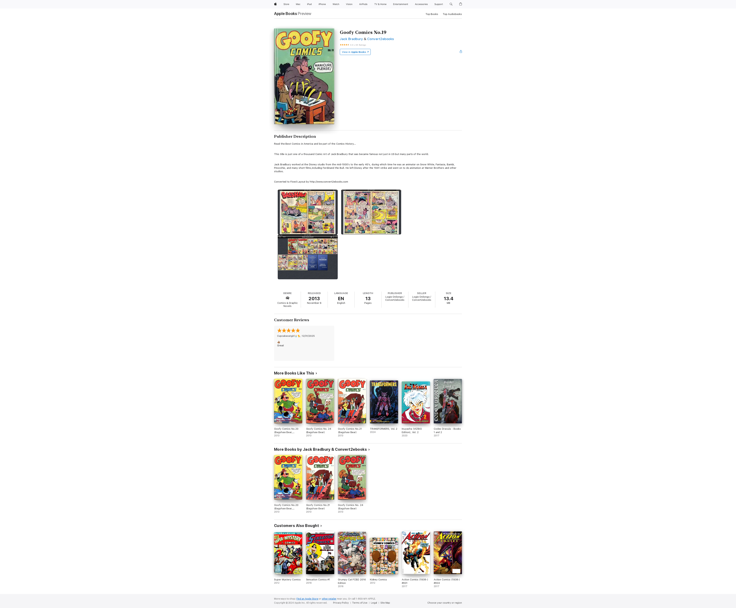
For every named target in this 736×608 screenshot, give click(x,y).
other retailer (329, 598)
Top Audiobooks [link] (452, 14)
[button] (451, 4)
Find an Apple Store (307, 598)
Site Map (385, 602)
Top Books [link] (432, 14)
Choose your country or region (444, 602)
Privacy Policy (341, 602)
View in (354, 52)
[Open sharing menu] (461, 52)
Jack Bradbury (351, 39)
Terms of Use (359, 602)
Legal (374, 602)
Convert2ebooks (380, 39)
